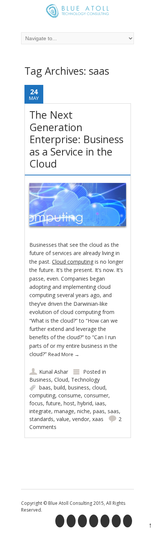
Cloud (61, 379)
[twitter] (72, 522)
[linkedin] (83, 522)
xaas (97, 419)
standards (41, 419)
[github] (117, 522)
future (53, 403)
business (78, 387)
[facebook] (60, 522)
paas (99, 411)
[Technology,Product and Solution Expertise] (77, 12)
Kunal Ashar (53, 371)
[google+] (94, 522)
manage (64, 411)
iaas (100, 403)
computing (42, 395)
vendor (80, 419)
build (59, 387)
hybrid (85, 403)
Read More (63, 354)
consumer (96, 395)
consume (69, 395)
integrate (40, 411)
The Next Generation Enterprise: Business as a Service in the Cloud (76, 139)
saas (113, 411)
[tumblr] (128, 522)
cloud (98, 387)
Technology (85, 379)
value (62, 419)
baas (45, 387)
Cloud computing (72, 261)
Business (40, 379)
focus (36, 403)
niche (83, 411)
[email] (105, 522)
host (69, 403)
